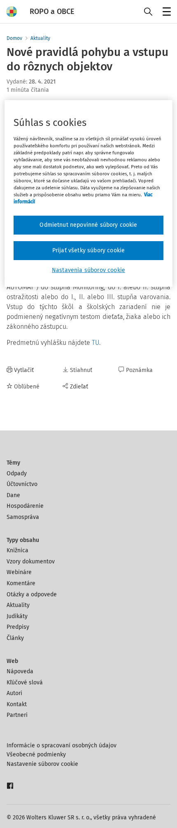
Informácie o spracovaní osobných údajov (61, 745)
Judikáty (17, 616)
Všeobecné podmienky (36, 754)
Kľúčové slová (25, 682)
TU (95, 343)
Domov (14, 38)
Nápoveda (20, 671)
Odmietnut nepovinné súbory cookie (88, 224)
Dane (13, 495)
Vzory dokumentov (31, 561)
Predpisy (18, 626)
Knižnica (17, 550)
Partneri (17, 715)
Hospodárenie (25, 505)
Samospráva (23, 517)
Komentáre (21, 583)
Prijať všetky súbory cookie (88, 250)
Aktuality (40, 38)
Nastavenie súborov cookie (42, 764)
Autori (14, 693)
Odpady (17, 473)
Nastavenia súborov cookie (88, 270)
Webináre (19, 572)
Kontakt (17, 704)
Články (15, 638)
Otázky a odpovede (32, 594)
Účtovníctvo (22, 484)
